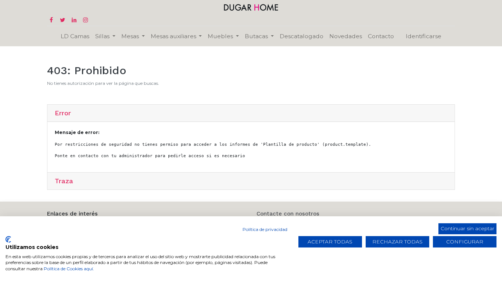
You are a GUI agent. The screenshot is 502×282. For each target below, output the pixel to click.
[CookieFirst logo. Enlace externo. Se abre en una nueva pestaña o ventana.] (8, 239)
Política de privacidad (265, 229)
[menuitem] (75, 36)
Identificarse (423, 36)
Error (63, 113)
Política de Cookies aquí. (69, 268)
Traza (64, 181)
